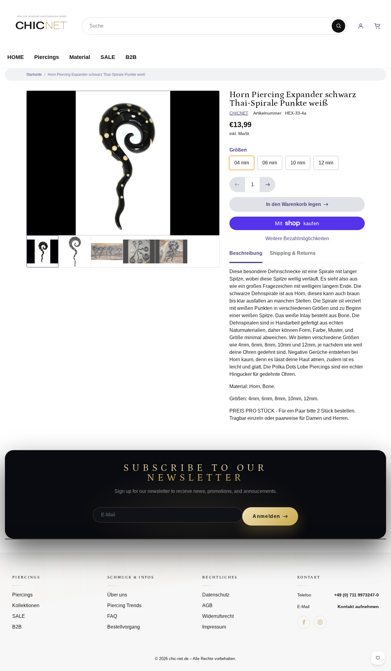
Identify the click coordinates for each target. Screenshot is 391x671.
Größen (238, 149)
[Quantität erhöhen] (267, 184)
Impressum (214, 626)
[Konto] (360, 26)
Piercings (46, 57)
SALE (107, 57)
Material (79, 57)
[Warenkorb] (377, 26)
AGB (207, 605)
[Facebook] (303, 622)
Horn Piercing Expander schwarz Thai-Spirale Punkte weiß (96, 74)
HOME (15, 57)
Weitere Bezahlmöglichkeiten (297, 238)
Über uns (117, 594)
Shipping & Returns (293, 253)
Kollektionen (25, 605)
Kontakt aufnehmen (358, 606)
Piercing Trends (124, 605)
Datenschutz (215, 594)
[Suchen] (338, 26)
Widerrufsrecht (218, 616)
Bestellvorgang (123, 626)
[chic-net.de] (41, 24)
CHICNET (238, 113)
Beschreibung (245, 253)
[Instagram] (320, 622)
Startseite (34, 74)
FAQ (112, 616)
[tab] (249, 255)
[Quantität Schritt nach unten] (237, 184)
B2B (131, 57)
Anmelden (266, 516)
